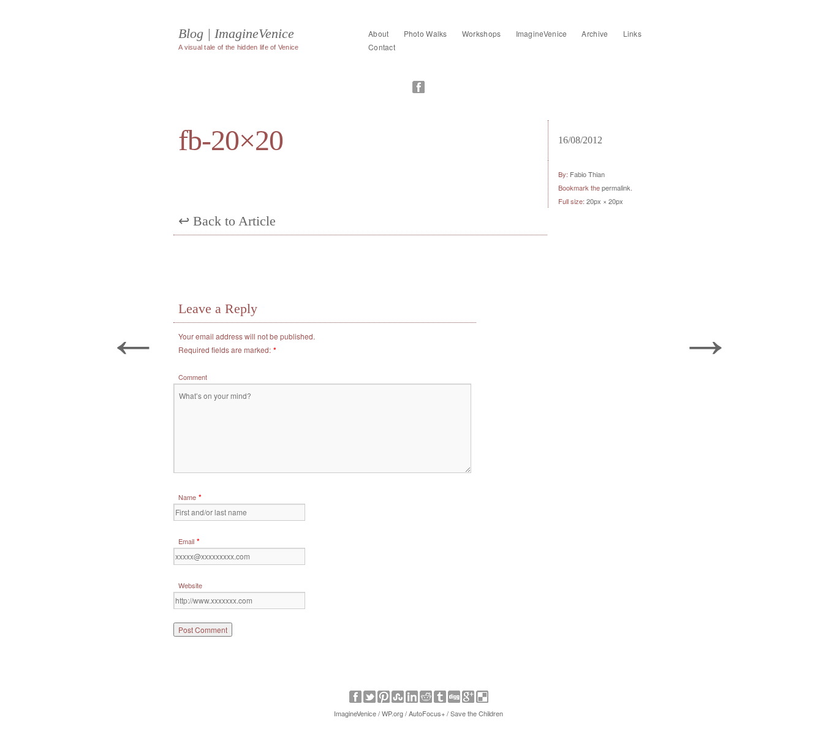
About (378, 33)
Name (187, 497)
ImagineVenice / (357, 713)
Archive (594, 33)
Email (186, 541)
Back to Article (227, 221)
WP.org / (394, 713)
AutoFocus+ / (429, 713)
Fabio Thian (587, 174)
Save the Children (476, 713)
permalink (616, 187)
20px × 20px (604, 201)
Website (190, 585)
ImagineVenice (541, 33)
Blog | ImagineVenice (236, 33)
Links (632, 33)
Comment (192, 377)
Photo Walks (425, 33)
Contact (381, 47)
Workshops (481, 33)
